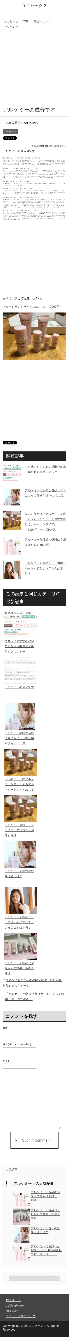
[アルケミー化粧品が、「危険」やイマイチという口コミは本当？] (12, 576)
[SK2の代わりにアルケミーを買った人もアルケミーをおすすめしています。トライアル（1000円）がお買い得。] (12, 527)
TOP (16, 21)
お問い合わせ (15, 1305)
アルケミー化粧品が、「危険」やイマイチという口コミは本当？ (45, 568)
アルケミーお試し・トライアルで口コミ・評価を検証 (19, 830)
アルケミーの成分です (19, 687)
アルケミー (10, 131)
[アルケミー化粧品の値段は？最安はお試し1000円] (12, 552)
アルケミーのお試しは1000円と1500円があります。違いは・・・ (46, 1250)
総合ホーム (13, 1300)
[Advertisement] (34, 66)
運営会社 (12, 1311)
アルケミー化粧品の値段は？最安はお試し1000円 (45, 1196)
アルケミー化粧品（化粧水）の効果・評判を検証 (19, 968)
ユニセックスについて (21, 1316)
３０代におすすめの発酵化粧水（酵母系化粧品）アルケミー (19, 646)
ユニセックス (34, 5)
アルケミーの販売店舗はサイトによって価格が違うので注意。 (19, 738)
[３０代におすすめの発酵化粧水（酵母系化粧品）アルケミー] (12, 479)
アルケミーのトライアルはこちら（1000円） (32, 306)
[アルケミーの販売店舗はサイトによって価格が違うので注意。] (12, 503)
